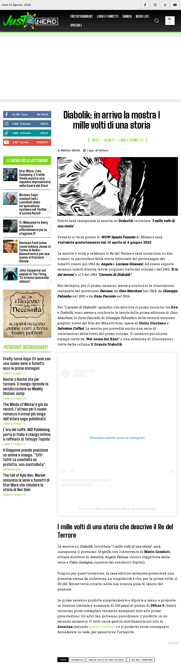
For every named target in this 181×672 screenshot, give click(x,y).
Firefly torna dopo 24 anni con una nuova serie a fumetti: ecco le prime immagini (27, 363)
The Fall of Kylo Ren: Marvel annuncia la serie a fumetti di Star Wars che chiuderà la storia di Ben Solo (26, 482)
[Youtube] (175, 5)
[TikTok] (165, 5)
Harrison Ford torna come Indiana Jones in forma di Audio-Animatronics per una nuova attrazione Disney (35, 252)
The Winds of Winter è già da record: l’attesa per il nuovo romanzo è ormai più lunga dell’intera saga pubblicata (25, 411)
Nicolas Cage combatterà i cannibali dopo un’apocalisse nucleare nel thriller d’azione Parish (33, 204)
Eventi (109, 140)
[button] (156, 20)
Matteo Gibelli (70, 150)
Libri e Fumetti (14, 373)
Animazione (12, 469)
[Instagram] (155, 5)
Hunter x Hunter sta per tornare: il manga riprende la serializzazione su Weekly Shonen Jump (25, 386)
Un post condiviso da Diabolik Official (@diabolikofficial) (117, 509)
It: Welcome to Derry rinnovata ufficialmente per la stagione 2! (33, 227)
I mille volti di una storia (106, 660)
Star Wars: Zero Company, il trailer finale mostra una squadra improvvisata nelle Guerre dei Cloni (35, 178)
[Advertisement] (90, 68)
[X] (142, 149)
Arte (96, 140)
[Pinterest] (152, 149)
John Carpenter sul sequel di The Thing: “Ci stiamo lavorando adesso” (34, 275)
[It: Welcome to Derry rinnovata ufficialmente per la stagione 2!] (10, 226)
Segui (44, 123)
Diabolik (77, 660)
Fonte (173, 643)
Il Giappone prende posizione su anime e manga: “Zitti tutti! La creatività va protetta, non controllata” (25, 457)
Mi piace (42, 114)
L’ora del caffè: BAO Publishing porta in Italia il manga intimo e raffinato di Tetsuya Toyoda (27, 434)
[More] (173, 149)
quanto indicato (102, 626)
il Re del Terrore (141, 660)
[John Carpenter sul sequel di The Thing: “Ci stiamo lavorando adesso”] (10, 273)
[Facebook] (145, 5)
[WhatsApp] (162, 149)
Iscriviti (42, 142)
